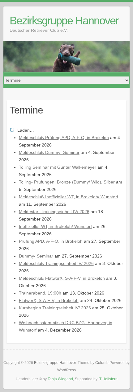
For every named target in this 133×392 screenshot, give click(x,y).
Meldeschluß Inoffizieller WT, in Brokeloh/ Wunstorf (68, 196)
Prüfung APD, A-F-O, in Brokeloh (51, 241)
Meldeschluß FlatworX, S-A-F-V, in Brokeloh (62, 278)
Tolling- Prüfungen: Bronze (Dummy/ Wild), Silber (67, 181)
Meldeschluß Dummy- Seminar (49, 152)
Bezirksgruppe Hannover (64, 20)
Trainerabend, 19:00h (40, 293)
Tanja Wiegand (60, 379)
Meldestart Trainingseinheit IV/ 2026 (54, 211)
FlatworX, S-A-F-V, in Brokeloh (49, 300)
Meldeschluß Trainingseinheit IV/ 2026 (56, 263)
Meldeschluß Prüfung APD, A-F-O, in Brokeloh (64, 137)
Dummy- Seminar (36, 256)
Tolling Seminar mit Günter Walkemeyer (57, 167)
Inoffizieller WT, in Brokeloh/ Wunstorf (55, 226)
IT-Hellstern (108, 379)
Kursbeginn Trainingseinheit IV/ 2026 (55, 307)
